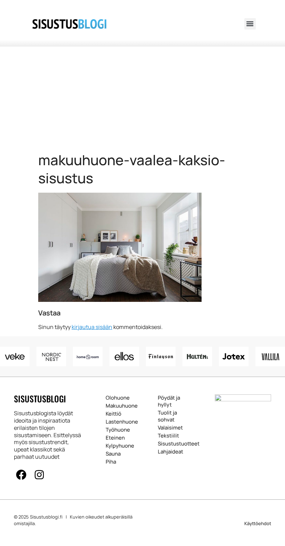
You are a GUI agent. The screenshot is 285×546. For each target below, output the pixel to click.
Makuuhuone (114, 405)
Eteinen (114, 437)
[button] (250, 24)
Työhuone (114, 429)
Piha (111, 461)
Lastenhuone (114, 421)
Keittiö (113, 413)
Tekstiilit (168, 435)
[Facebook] (21, 474)
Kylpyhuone (114, 445)
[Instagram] (39, 474)
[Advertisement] (142, 98)
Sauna (113, 453)
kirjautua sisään (92, 327)
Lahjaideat (169, 451)
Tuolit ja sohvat (167, 416)
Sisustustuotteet (169, 443)
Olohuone (114, 397)
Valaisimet (169, 427)
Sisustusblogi (40, 398)
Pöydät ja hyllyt (169, 401)
